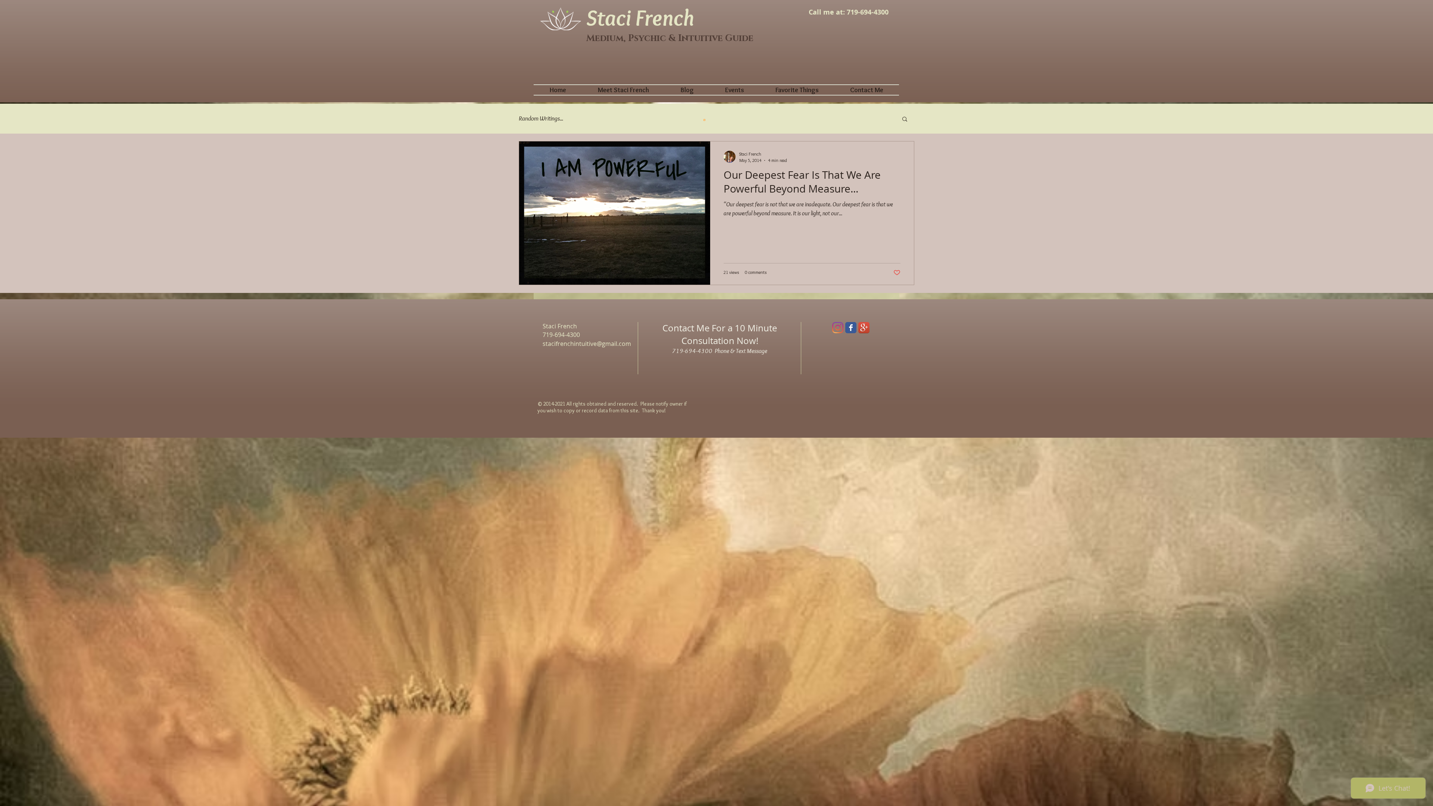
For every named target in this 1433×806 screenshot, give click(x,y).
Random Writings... (541, 118)
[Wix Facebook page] (850, 327)
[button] (904, 120)
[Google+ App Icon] (864, 327)
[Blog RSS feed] (704, 120)
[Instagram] (837, 327)
